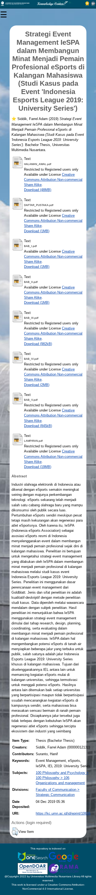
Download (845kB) (38, 426)
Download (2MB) (36, 385)
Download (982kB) (38, 344)
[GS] (64, 856)
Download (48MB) (37, 190)
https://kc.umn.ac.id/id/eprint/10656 (63, 813)
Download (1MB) (36, 231)
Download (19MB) (37, 467)
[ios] (33, 856)
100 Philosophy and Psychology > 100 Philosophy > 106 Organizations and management (62, 778)
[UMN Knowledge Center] (48, 3)
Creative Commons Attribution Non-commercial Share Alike (53, 180)
